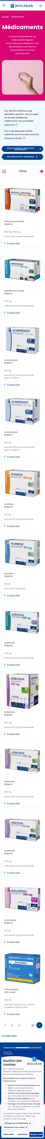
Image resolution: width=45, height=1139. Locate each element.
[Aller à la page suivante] (39, 1025)
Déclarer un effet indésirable (20, 157)
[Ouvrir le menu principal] (3, 5)
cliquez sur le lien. (13, 138)
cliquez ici (9, 124)
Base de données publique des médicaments (20, 149)
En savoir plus (13, 243)
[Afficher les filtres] (4, 171)
